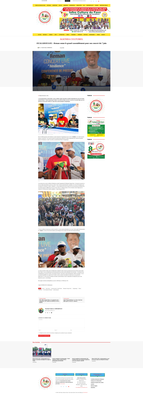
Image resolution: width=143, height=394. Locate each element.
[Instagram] (94, 1)
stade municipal (56, 289)
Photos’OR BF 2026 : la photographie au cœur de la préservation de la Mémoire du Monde (100, 359)
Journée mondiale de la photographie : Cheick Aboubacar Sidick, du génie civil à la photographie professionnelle (61, 359)
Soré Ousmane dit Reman (47, 289)
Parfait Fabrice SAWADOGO (46, 47)
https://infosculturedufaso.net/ (50, 310)
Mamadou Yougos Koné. (67, 288)
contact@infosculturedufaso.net (81, 387)
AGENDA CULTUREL (71, 39)
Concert (43, 288)
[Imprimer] (98, 48)
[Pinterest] (93, 48)
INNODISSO (85, 392)
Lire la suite (62, 383)
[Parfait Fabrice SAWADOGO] (38, 47)
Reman (80, 288)
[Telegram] (101, 48)
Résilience (40, 289)
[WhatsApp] (96, 48)
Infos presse (48, 288)
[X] (96, 1)
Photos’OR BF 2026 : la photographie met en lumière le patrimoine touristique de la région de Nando (42, 359)
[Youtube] (99, 1)
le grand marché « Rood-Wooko (56, 288)
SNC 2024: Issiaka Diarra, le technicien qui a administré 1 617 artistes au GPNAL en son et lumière (49, 301)
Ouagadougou (75, 288)
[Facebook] (91, 1)
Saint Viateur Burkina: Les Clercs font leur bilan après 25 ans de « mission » (73, 300)
